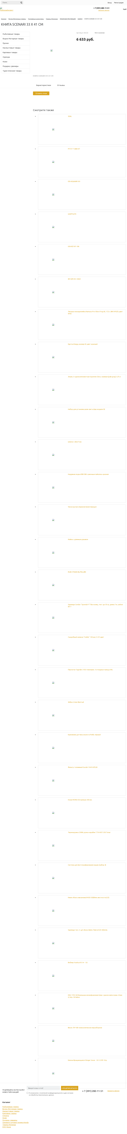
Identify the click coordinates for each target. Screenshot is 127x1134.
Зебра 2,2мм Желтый (76, 702)
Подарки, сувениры (10, 66)
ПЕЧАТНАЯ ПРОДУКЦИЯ (68, 19)
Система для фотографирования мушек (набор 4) (87, 865)
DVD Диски (6, 1127)
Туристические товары (12, 71)
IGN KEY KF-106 (73, 246)
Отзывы (61, 85)
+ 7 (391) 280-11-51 (101, 8)
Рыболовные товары (11, 34)
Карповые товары (10, 52)
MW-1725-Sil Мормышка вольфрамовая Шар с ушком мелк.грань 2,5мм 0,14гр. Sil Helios (95, 996)
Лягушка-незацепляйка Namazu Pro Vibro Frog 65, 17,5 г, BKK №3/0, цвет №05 (95, 312)
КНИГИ (80, 19)
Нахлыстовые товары (11, 48)
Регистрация (118, 2)
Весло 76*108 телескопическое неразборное (85, 1027)
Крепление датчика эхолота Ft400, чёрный (84, 734)
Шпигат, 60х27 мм (74, 442)
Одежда (6, 57)
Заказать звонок (103, 10)
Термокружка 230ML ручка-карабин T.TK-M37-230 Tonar (89, 832)
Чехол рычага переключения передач (82, 507)
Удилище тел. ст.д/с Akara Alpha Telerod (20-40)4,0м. (88, 930)
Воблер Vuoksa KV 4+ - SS (78, 962)
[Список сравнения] (115, 9)
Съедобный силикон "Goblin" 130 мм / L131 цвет (86, 637)
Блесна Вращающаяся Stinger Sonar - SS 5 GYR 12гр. (87, 1060)
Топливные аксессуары (36, 19)
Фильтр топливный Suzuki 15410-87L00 (82, 767)
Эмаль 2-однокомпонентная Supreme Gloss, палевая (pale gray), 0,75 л (94, 377)
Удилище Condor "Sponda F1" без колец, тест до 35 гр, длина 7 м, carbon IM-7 (95, 605)
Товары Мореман (52, 19)
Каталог (3, 19)
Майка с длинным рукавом (78, 539)
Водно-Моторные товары (17, 19)
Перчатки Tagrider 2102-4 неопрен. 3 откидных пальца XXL (90, 669)
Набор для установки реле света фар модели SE (86, 409)
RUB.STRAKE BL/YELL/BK (77, 572)
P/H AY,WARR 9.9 (74, 181)
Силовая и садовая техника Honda (15, 1122)
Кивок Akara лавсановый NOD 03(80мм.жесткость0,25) (88, 897)
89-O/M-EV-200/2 (74, 279)
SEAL (70, 116)
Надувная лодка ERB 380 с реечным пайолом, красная (88, 474)
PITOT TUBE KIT (74, 149)
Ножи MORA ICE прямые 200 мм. (80, 800)
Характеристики (43, 85)
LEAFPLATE (72, 214)
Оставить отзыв (41, 93)
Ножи (5, 62)
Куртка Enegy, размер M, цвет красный (82, 344)
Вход (109, 2)
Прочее (6, 43)
